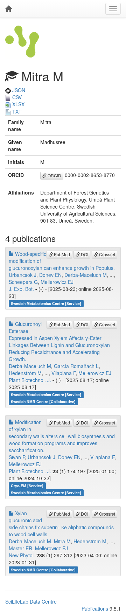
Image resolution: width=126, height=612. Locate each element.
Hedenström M (25, 372)
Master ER (20, 548)
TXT (16, 111)
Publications (95, 608)
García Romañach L (76, 365)
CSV (16, 97)
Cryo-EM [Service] (27, 485)
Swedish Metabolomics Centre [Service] (46, 303)
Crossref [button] (106, 254)
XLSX (17, 104)
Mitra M (62, 541)
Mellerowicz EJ (57, 281)
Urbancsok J (22, 274)
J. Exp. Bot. (21, 288)
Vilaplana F (63, 372)
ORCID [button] (54, 175)
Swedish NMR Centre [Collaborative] (43, 401)
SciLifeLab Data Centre (31, 601)
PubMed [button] (61, 254)
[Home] (8, 9)
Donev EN (50, 274)
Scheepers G (23, 281)
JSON (18, 90)
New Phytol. (22, 555)
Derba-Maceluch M (85, 274)
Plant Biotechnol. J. (30, 379)
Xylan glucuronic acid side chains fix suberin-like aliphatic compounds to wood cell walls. (61, 524)
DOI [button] (84, 254)
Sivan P (17, 457)
